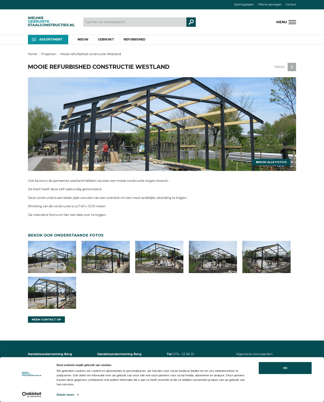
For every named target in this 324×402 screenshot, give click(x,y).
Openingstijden (244, 4)
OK (285, 368)
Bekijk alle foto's (271, 162)
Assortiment (51, 39)
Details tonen (65, 394)
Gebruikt (106, 39)
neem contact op (46, 319)
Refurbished (135, 39)
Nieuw (83, 39)
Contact (291, 4)
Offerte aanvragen (270, 4)
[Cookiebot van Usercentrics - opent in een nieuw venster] (31, 395)
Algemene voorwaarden (254, 354)
